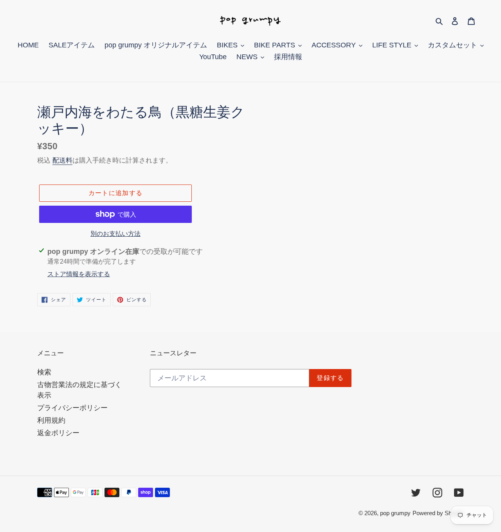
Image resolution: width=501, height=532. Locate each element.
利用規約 (51, 420)
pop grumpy (395, 513)
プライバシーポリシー (72, 408)
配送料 (62, 160)
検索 (44, 372)
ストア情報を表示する (78, 274)
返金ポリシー (58, 433)
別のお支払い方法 (115, 233)
